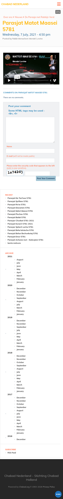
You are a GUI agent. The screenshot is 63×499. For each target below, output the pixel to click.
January (20, 282)
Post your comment (19, 106)
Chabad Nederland (14, 4)
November (21, 292)
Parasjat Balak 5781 (17, 217)
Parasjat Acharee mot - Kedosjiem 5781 (25, 240)
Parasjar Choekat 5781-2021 (21, 220)
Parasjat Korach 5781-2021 (20, 224)
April (19, 272)
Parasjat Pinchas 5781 (18, 214)
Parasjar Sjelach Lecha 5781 (20, 227)
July (18, 263)
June (19, 266)
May (18, 269)
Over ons (7, 17)
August (20, 259)
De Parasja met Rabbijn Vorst (39, 17)
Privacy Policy (49, 487)
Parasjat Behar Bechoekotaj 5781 (23, 233)
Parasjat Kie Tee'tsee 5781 (19, 198)
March (19, 276)
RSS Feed (12, 453)
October (20, 295)
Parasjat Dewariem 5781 (19, 208)
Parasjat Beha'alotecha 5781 (21, 230)
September (21, 298)
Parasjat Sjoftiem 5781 (18, 201)
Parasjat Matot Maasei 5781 (20, 211)
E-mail (20, 156)
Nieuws (18, 17)
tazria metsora (14, 243)
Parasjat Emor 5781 (17, 236)
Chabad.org (24, 487)
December (21, 288)
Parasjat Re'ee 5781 (17, 204)
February (21, 279)
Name (9, 146)
